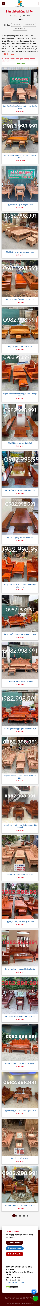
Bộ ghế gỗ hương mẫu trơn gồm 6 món (20, 922)
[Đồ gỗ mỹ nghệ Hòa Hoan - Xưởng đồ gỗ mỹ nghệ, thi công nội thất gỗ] (20, 3)
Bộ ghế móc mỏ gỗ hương (20, 1158)
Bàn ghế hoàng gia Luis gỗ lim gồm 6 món (20, 1205)
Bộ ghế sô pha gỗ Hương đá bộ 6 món (20, 299)
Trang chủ (13, 16)
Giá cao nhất (29, 25)
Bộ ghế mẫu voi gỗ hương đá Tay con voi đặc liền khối (20, 826)
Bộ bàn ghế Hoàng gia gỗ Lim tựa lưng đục (20, 729)
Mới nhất (16, 25)
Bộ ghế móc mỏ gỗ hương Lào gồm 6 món (20, 1016)
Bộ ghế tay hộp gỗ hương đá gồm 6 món (20, 969)
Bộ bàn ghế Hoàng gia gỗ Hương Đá (20, 681)
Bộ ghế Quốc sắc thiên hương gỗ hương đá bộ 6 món (20, 395)
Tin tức (22, 1299)
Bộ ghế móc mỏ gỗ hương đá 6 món (20, 205)
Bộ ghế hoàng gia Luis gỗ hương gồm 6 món (20, 1111)
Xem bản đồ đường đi (16, 1283)
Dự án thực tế (31, 1299)
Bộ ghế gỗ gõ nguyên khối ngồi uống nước (20, 490)
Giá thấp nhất (20, 29)
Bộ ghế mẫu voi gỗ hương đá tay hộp (20, 875)
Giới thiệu (16, 1297)
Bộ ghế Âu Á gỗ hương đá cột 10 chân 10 (20, 1064)
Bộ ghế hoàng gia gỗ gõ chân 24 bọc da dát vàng (20, 156)
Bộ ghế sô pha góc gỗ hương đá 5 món (20, 252)
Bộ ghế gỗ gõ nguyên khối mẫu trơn (20, 538)
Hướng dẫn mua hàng (11, 1299)
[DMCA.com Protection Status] (12, 1287)
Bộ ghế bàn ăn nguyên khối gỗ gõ (20, 443)
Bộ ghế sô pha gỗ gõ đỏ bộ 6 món (20, 347)
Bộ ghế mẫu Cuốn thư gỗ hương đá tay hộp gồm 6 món (20, 586)
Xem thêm (19, 64)
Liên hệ (20, 1300)
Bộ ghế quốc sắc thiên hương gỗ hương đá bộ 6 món (20, 107)
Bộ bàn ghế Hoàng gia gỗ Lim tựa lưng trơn (20, 634)
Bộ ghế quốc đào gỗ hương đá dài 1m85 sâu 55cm (20, 777)
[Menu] (3, 3)
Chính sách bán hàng (28, 1297)
